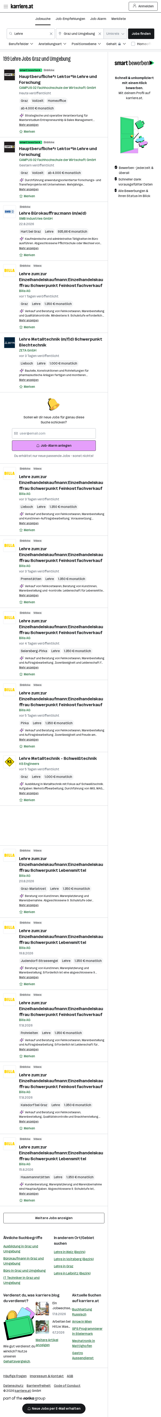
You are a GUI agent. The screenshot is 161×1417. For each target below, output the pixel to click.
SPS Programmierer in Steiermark (87, 1331)
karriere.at (89, 1301)
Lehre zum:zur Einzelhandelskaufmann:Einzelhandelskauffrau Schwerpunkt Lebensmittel (61, 864)
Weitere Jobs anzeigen (54, 1218)
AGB (70, 1376)
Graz (24, 101)
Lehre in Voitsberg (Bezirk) (74, 1259)
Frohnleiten (29, 1033)
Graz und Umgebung (51, 58)
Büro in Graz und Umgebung (24, 1271)
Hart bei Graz (31, 232)
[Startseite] (23, 6)
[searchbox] (54, 433)
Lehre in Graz (63, 1266)
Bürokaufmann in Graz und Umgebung (23, 1260)
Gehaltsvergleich (16, 1361)
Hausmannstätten (35, 1177)
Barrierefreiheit (39, 1386)
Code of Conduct (67, 1386)
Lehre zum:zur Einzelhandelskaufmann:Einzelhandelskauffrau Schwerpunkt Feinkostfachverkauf (61, 279)
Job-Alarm (98, 19)
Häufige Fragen (15, 1376)
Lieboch (27, 363)
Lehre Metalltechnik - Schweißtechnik (58, 758)
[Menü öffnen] (5, 6)
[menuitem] (24, 44)
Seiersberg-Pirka (34, 651)
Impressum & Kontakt (47, 1376)
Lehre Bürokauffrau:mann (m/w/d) (52, 213)
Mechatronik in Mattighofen (83, 1343)
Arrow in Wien (82, 1322)
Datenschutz (13, 1386)
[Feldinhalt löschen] (51, 34)
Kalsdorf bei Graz (34, 1105)
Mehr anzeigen (29, 125)
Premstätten (31, 579)
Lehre (15, 58)
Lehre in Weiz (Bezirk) (69, 1252)
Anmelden (146, 6)
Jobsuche (43, 19)
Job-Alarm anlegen (56, 446)
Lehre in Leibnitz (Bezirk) (72, 1273)
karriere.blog (48, 1295)
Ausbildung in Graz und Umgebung (20, 1248)
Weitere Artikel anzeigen (47, 1342)
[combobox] (31, 34)
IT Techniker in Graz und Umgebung (21, 1280)
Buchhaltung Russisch (82, 1311)
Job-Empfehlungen (70, 19)
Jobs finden (141, 34)
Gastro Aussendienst (83, 1355)
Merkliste (118, 19)
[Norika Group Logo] (24, 1399)
